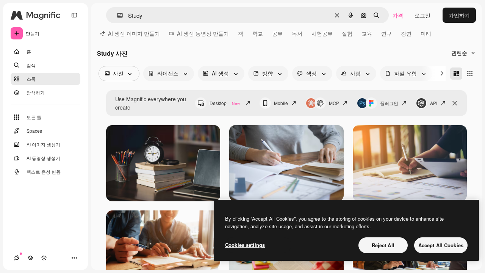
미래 (426, 33)
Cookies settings (245, 244)
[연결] (17, 258)
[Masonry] (456, 73)
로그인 (422, 15)
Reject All (383, 245)
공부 (277, 33)
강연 (406, 33)
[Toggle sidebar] (74, 15)
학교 (257, 33)
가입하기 (459, 15)
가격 (398, 15)
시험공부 (322, 33)
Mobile (281, 103)
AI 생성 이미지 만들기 (134, 33)
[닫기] (455, 103)
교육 (366, 33)
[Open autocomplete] (116, 15)
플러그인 (389, 103)
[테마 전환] (44, 258)
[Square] (470, 73)
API (433, 103)
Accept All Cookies (440, 245)
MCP (334, 103)
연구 (386, 33)
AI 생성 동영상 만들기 (203, 33)
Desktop (225, 103)
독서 (297, 33)
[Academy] (30, 258)
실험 (347, 33)
